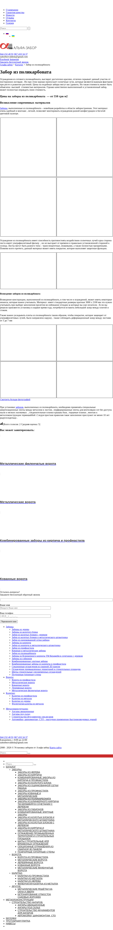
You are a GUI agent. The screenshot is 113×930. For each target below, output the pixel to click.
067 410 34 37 (21, 54)
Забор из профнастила (23, 648)
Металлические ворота (23, 682)
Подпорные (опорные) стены (26, 674)
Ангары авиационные (23, 711)
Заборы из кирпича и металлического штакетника (36, 829)
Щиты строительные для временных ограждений (36, 672)
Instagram (14, 59)
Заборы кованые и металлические (29, 794)
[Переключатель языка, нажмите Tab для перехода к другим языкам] (7, 33)
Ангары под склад (21, 714)
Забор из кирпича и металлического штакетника (36, 645)
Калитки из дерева (21, 701)
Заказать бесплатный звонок (14, 62)
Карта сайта (56, 747)
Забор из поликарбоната (24, 653)
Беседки (11, 918)
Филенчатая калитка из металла (28, 703)
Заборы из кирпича (21, 642)
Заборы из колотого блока (25, 632)
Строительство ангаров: (27, 902)
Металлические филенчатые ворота (30, 690)
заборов (19, 407)
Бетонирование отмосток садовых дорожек (34, 895)
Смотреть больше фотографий (15, 399)
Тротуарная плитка (18, 921)
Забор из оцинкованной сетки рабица (30, 640)
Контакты (11, 20)
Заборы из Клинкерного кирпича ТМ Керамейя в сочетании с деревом (47, 656)
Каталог (11, 767)
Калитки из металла (22, 698)
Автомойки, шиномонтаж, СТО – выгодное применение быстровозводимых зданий (54, 719)
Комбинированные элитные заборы (30, 661)
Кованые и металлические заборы (29, 650)
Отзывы (10, 18)
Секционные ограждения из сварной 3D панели (36, 666)
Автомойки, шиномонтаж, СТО (37, 915)
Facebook (4, 59)
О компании (12, 10)
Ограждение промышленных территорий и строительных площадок (46, 669)
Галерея (10, 23)
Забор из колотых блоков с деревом (29, 634)
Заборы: (10, 626)
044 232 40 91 (7, 54)
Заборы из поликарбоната (34, 799)
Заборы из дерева (20, 629)
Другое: (16, 886)
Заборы (3, 108)
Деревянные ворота (21, 688)
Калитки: (10, 693)
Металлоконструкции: (17, 708)
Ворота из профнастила (23, 680)
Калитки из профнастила (24, 696)
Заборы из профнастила (33, 791)
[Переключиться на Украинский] (13, 36)
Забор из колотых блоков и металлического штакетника (40, 637)
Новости (10, 15)
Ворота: (10, 677)
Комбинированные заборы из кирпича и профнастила (39, 664)
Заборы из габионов (22, 658)
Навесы (10, 923)
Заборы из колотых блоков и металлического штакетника (36, 818)
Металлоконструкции (20, 899)
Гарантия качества (15, 12)
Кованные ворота (20, 685)
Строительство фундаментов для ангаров (32, 716)
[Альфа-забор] (18, 51)
